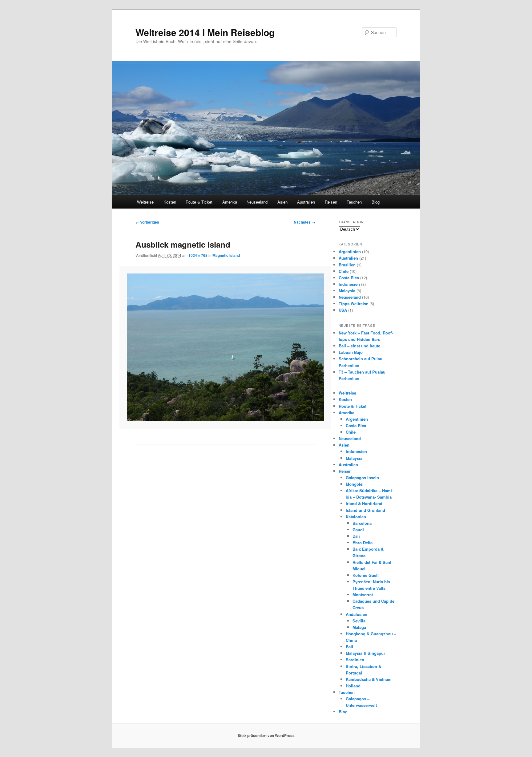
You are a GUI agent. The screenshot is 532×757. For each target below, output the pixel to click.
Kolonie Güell (366, 575)
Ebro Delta (363, 542)
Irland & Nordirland (364, 503)
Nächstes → (304, 222)
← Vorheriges (147, 222)
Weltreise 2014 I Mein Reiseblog (205, 32)
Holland (353, 686)
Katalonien (356, 517)
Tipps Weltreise (353, 303)
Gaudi (358, 529)
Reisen (331, 202)
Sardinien (355, 659)
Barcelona (362, 523)
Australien (306, 202)
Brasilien (347, 265)
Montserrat (363, 594)
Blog (376, 202)
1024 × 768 (198, 255)
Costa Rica (349, 278)
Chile (344, 271)
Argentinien (350, 251)
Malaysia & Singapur (365, 653)
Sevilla (359, 621)
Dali (356, 536)
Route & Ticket (199, 202)
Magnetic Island (226, 255)
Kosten (169, 202)
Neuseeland (257, 202)
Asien (282, 202)
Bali (349, 647)
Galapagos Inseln (362, 477)
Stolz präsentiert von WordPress (266, 735)
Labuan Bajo (351, 352)
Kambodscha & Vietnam (369, 679)
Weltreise (145, 202)
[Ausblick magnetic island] (225, 347)
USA (343, 310)
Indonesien (349, 284)
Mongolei (355, 484)
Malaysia (347, 290)
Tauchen (354, 202)
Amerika (229, 202)
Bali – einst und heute (359, 346)
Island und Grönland (365, 510)
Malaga (359, 627)
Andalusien (356, 614)
